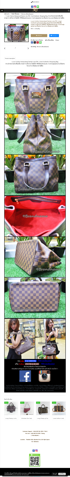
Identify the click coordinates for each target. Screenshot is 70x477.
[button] (68, 10)
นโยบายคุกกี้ (26, 474)
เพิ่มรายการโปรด (37, 40)
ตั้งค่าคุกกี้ (55, 474)
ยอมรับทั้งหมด (62, 474)
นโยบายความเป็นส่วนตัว (17, 474)
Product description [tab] (10, 58)
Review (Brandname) (43, 46)
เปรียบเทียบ (50, 40)
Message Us (55, 35)
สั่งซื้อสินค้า (39, 35)
